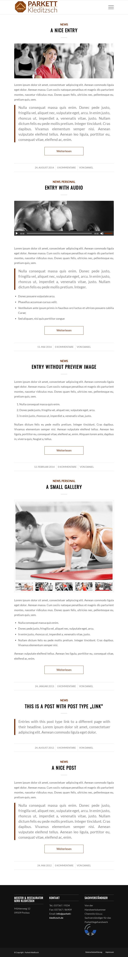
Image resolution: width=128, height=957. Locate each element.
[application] (64, 233)
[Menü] (109, 7)
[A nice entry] (64, 60)
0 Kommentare (66, 167)
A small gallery (64, 486)
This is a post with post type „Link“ (64, 706)
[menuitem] (109, 7)
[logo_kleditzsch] (36, 7)
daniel (89, 167)
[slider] (109, 233)
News (64, 24)
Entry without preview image (64, 366)
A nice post (64, 767)
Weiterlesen (64, 151)
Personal (68, 181)
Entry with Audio (64, 187)
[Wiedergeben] (16, 233)
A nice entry (64, 30)
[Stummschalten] (101, 233)
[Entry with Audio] (64, 218)
